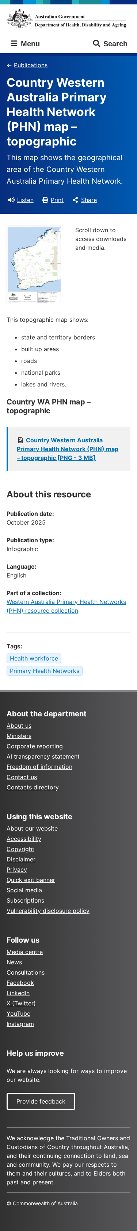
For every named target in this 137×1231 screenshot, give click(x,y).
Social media (24, 890)
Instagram (20, 1023)
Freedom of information (39, 766)
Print (57, 200)
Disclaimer (21, 859)
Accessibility (24, 838)
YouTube (18, 1013)
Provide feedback (40, 1101)
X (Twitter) (21, 1003)
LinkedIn (18, 993)
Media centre (25, 951)
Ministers (19, 735)
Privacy (17, 869)
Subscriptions (25, 900)
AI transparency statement (43, 756)
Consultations (26, 972)
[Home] (68, 18)
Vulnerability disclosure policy (48, 910)
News (14, 962)
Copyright (20, 849)
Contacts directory (33, 787)
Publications (30, 65)
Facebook (20, 982)
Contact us (22, 777)
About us (19, 725)
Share (89, 200)
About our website (32, 828)
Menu (29, 44)
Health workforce (34, 658)
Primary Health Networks (44, 670)
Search (115, 44)
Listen (25, 200)
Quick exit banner (31, 879)
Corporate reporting (35, 746)
